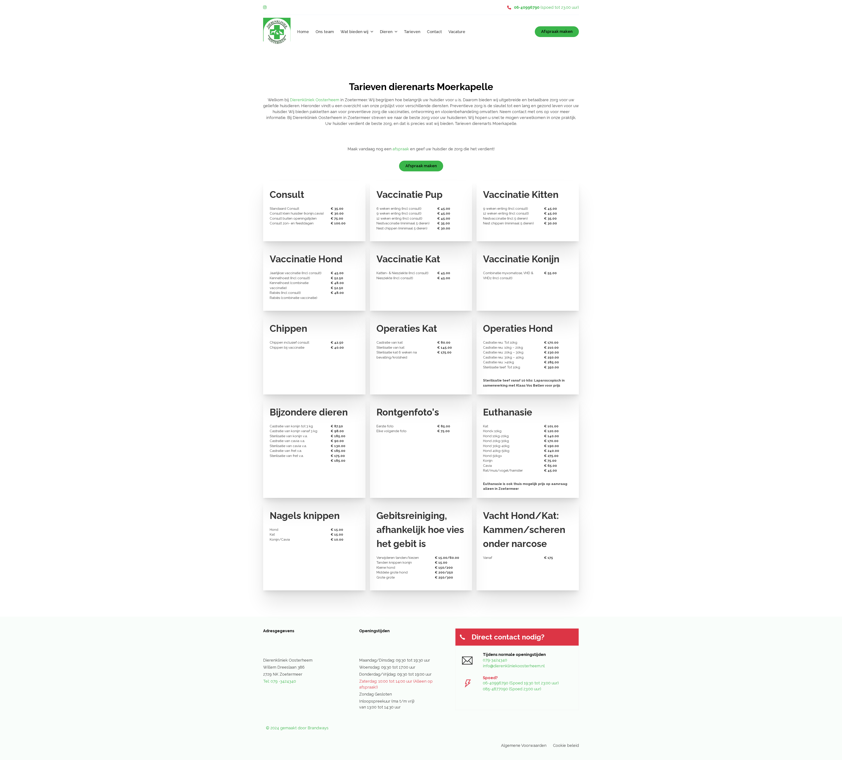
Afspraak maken (557, 31)
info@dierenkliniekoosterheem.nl (514, 666)
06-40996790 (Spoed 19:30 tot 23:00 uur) (521, 683)
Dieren (386, 31)
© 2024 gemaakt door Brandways (297, 728)
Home (303, 31)
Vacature (456, 31)
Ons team (325, 31)
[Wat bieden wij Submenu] (372, 32)
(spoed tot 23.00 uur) (546, 7)
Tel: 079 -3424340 (279, 681)
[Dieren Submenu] (396, 32)
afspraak (400, 149)
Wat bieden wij (354, 31)
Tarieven (412, 31)
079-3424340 (495, 660)
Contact (434, 31)
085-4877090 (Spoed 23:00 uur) (512, 689)
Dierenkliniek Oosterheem (314, 100)
